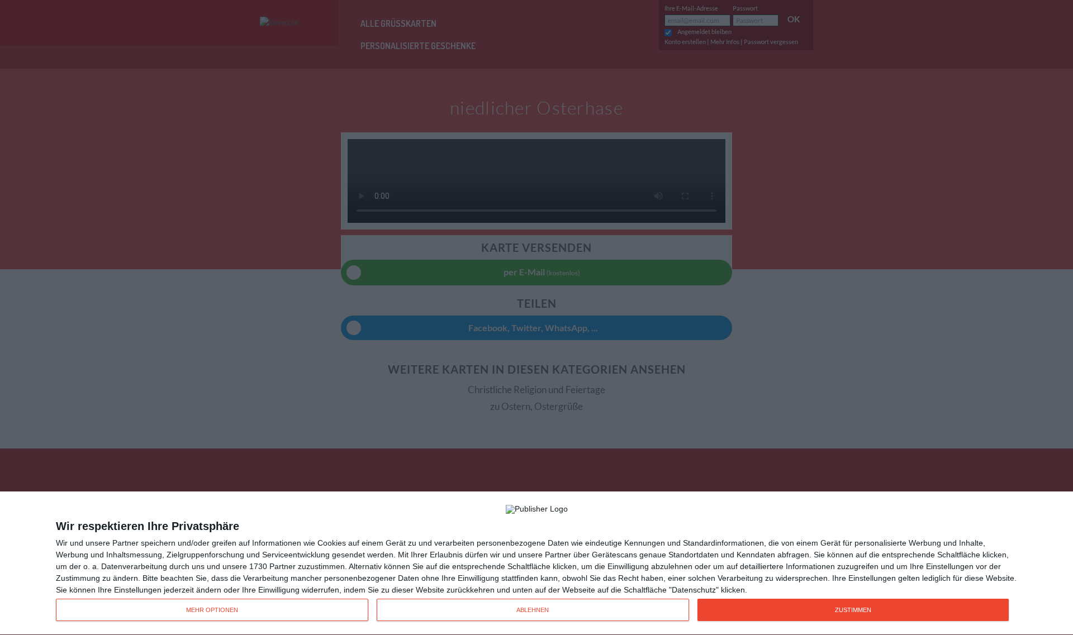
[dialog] (536, 563)
